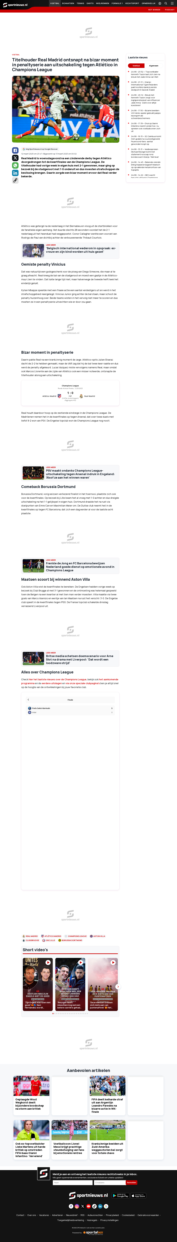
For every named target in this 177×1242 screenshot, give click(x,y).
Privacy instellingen (109, 1220)
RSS (82, 1215)
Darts (90, 3)
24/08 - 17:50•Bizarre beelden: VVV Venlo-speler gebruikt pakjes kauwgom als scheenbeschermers (146, 114)
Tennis (80, 3)
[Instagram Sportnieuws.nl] (77, 1206)
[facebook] (15, 150)
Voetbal (54, 3)
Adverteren (57, 1215)
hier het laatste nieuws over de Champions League (57, 679)
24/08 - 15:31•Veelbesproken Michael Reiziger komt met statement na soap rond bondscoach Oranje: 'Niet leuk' (145, 153)
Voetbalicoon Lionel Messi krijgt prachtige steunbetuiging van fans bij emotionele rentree (69, 1148)
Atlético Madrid (53, 936)
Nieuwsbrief (71, 1215)
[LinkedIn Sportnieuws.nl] (100, 1206)
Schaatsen (68, 3)
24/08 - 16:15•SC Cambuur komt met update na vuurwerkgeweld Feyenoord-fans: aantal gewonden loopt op (146, 140)
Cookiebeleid (128, 1215)
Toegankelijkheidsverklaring (70, 1220)
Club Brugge (32, 940)
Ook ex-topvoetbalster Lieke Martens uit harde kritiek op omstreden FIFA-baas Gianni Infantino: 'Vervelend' (30, 1150)
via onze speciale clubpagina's (83, 683)
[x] (15, 158)
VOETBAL (16, 55)
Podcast (170, 10)
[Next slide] (118, 986)
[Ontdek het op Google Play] (120, 1196)
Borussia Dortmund (72, 940)
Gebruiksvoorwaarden (148, 1215)
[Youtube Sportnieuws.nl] (88, 1206)
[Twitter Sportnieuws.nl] (82, 1206)
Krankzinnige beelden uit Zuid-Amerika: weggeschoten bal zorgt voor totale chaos (107, 1148)
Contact (20, 1215)
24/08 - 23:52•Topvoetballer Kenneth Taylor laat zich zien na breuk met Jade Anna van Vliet (145, 74)
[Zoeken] (166, 3)
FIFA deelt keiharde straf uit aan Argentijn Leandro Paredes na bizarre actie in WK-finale (107, 1106)
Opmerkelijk (148, 3)
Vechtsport (132, 3)
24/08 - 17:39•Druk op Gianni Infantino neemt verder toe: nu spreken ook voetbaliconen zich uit (145, 127)
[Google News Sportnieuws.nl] (106, 1206)
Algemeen (153, 65)
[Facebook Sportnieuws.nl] (71, 1206)
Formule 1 (117, 3)
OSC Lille (50, 940)
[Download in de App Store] (138, 1196)
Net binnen (154, 10)
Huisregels (92, 1220)
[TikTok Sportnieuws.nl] (94, 1206)
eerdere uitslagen (52, 683)
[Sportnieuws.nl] (15, 5)
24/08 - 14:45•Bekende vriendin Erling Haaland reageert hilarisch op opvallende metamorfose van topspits (146, 166)
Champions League (77, 936)
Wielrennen (102, 3)
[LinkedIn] (15, 173)
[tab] (53, 1013)
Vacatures (44, 1215)
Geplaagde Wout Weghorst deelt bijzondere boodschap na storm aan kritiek (29, 1104)
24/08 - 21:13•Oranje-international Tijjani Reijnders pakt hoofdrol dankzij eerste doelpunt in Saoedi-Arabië (144, 86)
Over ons (31, 1215)
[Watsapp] (15, 165)
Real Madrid (32, 936)
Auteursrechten (95, 1215)
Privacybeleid (112, 1215)
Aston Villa (99, 936)
